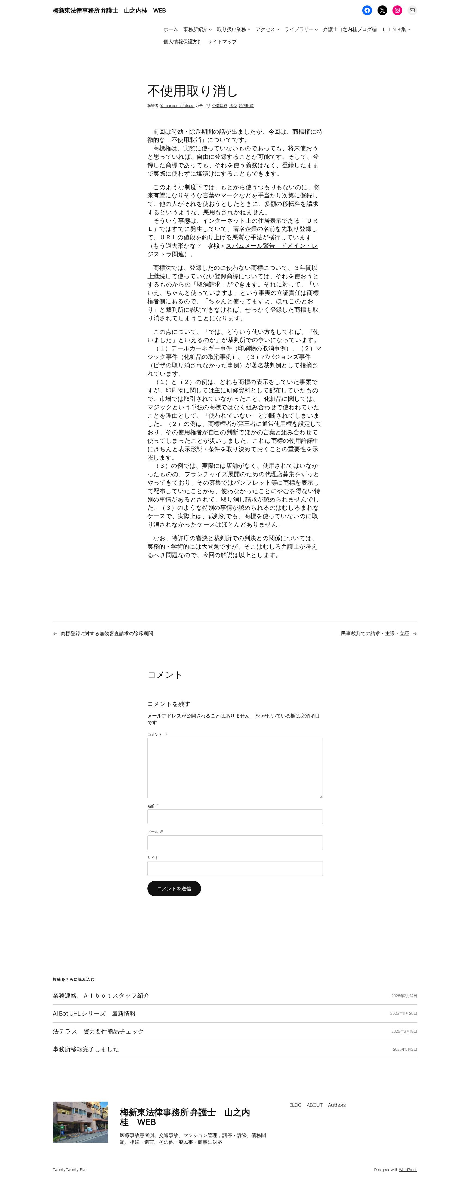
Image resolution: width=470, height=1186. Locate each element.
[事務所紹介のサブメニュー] (210, 29)
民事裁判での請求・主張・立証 (375, 633)
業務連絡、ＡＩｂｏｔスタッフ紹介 (101, 995)
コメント (157, 734)
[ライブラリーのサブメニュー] (316, 29)
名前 (153, 805)
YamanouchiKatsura (177, 105)
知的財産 (246, 105)
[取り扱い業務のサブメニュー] (249, 29)
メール (155, 831)
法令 (233, 105)
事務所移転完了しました (86, 1049)
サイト (153, 857)
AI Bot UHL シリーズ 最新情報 (94, 1013)
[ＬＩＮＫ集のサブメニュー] (408, 29)
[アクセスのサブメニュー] (277, 29)
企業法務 (219, 105)
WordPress (408, 1169)
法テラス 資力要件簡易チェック (98, 1031)
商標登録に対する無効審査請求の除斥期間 (107, 633)
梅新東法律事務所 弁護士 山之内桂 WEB (109, 10)
